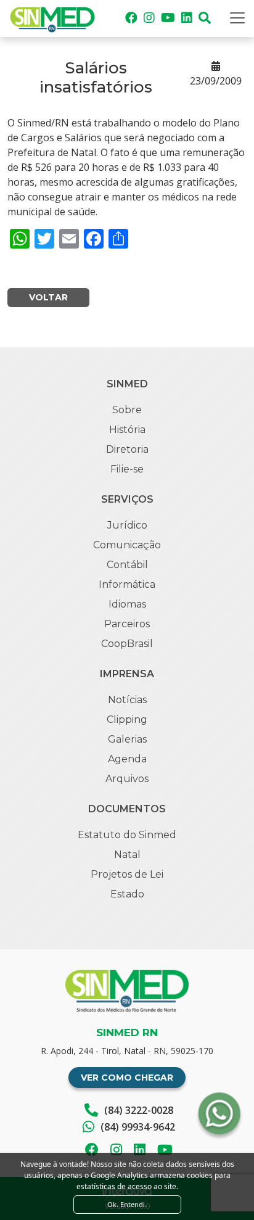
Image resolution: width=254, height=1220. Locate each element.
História (127, 429)
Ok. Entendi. (127, 1204)
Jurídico (127, 525)
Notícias (127, 700)
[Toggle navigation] (237, 18)
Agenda (127, 759)
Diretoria (127, 449)
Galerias (127, 739)
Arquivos (127, 779)
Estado (127, 894)
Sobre (127, 410)
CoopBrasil (127, 643)
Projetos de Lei (127, 874)
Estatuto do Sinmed (127, 835)
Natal (127, 854)
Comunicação (127, 545)
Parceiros (127, 624)
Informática (127, 584)
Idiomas (127, 604)
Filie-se (127, 469)
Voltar (48, 297)
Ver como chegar (127, 1077)
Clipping (127, 719)
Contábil (127, 565)
